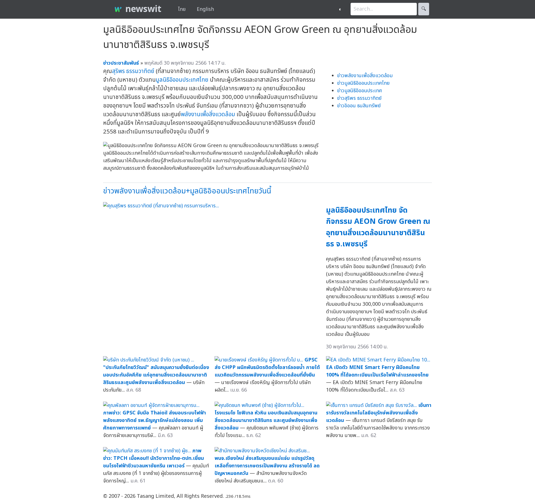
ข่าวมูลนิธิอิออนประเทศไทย (363, 83)
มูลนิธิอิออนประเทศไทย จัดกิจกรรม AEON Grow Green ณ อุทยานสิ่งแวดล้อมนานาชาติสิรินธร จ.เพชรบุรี (378, 227)
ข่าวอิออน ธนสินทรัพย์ (359, 106)
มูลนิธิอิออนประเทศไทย (182, 80)
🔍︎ (423, 9)
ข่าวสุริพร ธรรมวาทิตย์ (359, 98)
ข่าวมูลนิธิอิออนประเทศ (359, 90)
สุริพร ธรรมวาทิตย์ (133, 71)
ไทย (182, 9)
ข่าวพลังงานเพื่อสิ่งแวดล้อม (365, 75)
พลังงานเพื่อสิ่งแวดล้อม (208, 114)
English (205, 9)
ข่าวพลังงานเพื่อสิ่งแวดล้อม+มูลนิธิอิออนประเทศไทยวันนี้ (187, 191)
